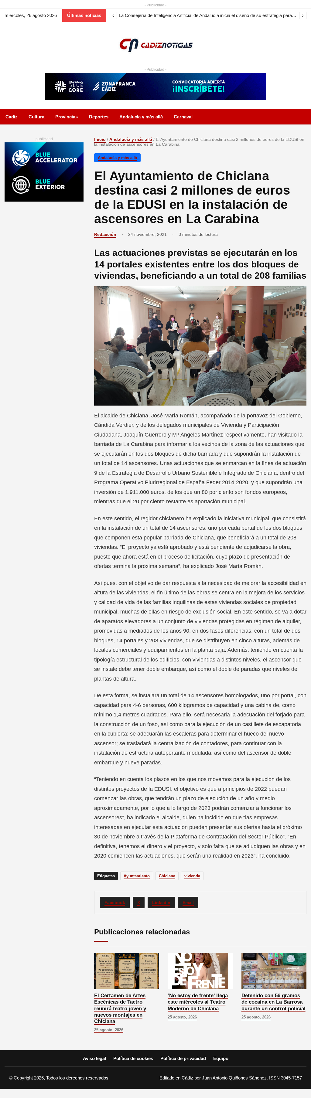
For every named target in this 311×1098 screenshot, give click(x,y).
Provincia (65, 116)
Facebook (114, 902)
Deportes (98, 116)
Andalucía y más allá (141, 116)
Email (188, 902)
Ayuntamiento (137, 876)
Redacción (105, 234)
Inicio (100, 139)
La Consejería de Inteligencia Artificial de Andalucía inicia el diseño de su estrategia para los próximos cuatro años (208, 15)
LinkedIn (161, 902)
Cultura (36, 116)
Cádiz (11, 116)
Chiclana (167, 876)
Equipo (220, 1058)
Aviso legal (94, 1058)
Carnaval (183, 116)
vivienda (192, 876)
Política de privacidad (183, 1058)
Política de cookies (133, 1058)
